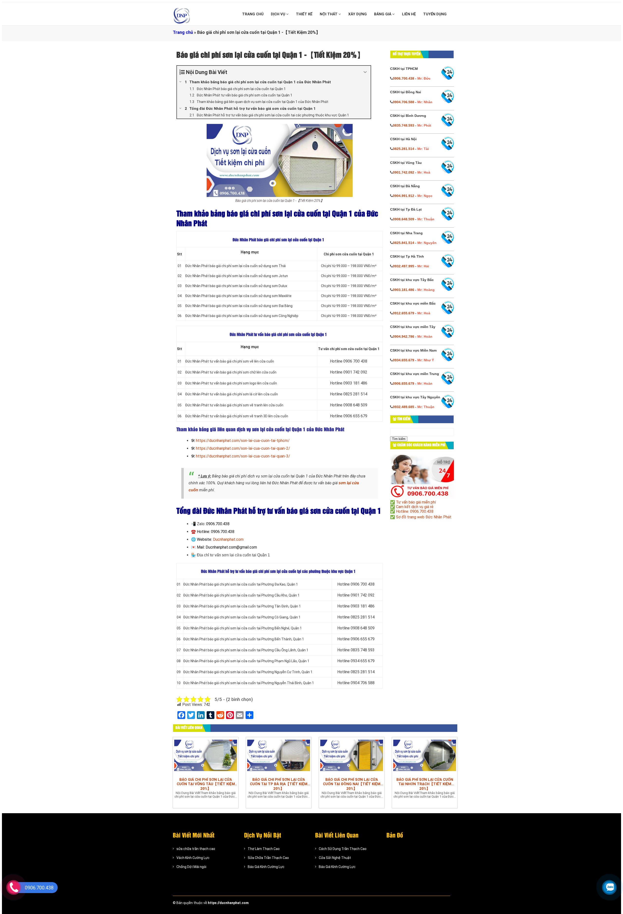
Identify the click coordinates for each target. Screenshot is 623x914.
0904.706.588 (403, 102)
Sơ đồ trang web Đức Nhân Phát (423, 517)
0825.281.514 (403, 149)
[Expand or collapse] (365, 72)
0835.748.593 (403, 125)
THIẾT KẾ (304, 14)
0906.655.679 (403, 383)
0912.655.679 (403, 313)
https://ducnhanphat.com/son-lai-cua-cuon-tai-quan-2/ (243, 448)
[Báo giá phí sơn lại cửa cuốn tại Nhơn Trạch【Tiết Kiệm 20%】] (424, 756)
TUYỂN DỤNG (435, 14)
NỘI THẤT (329, 14)
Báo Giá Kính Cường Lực (266, 867)
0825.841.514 (403, 243)
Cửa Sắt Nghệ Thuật (335, 858)
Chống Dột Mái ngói (191, 867)
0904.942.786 (403, 336)
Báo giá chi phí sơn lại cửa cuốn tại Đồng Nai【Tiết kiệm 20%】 (351, 784)
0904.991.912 (403, 196)
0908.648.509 (403, 219)
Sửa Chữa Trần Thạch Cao (268, 858)
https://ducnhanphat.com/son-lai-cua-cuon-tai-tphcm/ (243, 440)
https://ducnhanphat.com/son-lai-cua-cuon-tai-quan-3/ (243, 456)
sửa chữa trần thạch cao (195, 849)
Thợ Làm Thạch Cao (264, 849)
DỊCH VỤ (278, 14)
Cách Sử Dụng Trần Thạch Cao (342, 849)
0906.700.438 (403, 78)
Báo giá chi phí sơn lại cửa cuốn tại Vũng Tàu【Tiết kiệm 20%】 (206, 784)
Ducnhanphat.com (228, 539)
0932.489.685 (403, 407)
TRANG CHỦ (253, 14)
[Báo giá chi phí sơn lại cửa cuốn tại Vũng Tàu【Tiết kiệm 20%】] (205, 756)
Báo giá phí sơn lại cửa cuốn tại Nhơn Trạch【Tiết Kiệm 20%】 (424, 784)
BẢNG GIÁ (383, 14)
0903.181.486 (403, 290)
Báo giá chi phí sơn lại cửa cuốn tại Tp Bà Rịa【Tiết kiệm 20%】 (278, 784)
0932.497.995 (403, 266)
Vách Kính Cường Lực (193, 858)
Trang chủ (183, 32)
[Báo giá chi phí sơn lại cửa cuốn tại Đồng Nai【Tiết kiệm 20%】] (351, 756)
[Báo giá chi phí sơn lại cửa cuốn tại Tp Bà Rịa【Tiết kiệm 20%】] (278, 756)
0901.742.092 (403, 172)
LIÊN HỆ (409, 14)
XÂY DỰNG (357, 14)
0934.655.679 (403, 360)
